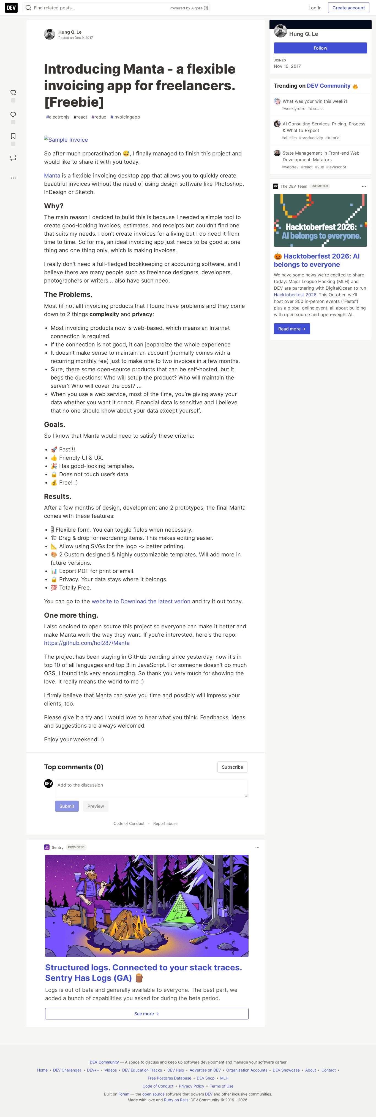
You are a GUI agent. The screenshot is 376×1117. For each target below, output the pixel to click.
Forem (123, 1094)
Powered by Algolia (187, 8)
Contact (328, 1070)
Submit (66, 806)
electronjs (57, 117)
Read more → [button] (292, 329)
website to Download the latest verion (141, 601)
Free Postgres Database (169, 1078)
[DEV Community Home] (11, 7)
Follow (320, 48)
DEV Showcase (286, 1070)
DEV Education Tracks (142, 1070)
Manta (52, 175)
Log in (315, 7)
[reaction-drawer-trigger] (13, 95)
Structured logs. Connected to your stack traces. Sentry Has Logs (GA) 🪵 (143, 972)
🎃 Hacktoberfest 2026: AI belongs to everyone (317, 260)
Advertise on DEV (205, 1070)
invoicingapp (125, 117)
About (310, 1070)
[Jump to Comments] (13, 117)
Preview (96, 806)
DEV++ (93, 1070)
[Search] (28, 8)
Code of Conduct (129, 823)
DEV (208, 1094)
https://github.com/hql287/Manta (87, 643)
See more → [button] (146, 1013)
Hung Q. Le (70, 32)
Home (42, 1070)
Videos (111, 1070)
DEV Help (175, 1070)
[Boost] (13, 158)
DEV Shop (206, 1078)
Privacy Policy (191, 1086)
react (80, 117)
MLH (224, 1078)
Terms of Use (221, 1086)
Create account (349, 7)
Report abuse (165, 823)
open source (153, 1094)
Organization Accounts (246, 1070)
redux (99, 117)
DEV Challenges (67, 1070)
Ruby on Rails (176, 1099)
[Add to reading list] (13, 139)
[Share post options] (13, 178)
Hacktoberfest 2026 (295, 294)
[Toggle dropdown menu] (257, 847)
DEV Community (329, 85)
